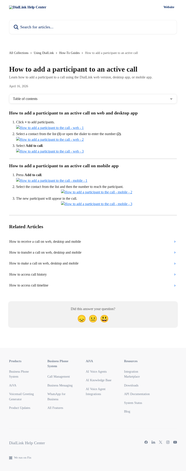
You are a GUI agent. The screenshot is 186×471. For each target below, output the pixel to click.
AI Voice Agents (96, 371)
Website (169, 7)
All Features (55, 408)
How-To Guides (69, 53)
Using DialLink (44, 53)
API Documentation (137, 394)
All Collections (18, 53)
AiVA (12, 385)
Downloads (131, 385)
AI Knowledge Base (98, 380)
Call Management (58, 376)
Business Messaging (60, 385)
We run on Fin (22, 457)
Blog (127, 411)
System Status (133, 403)
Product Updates (19, 408)
